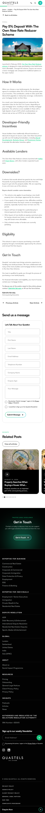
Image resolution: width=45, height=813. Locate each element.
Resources (7, 674)
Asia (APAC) (7, 654)
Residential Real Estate (11, 606)
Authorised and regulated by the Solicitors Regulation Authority (19, 717)
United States (7, 647)
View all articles (11, 444)
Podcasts (6, 703)
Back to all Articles (11, 15)
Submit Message (13, 415)
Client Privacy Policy (10, 689)
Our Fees (5, 800)
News (4, 709)
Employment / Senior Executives (15, 597)
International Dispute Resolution (14, 624)
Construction (7, 567)
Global (6, 636)
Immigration (7, 600)
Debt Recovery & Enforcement (14, 620)
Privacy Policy (7, 692)
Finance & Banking (9, 586)
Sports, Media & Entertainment (14, 630)
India (4, 650)
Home (4, 9)
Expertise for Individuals (15, 592)
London (5, 641)
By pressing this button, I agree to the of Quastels (24, 743)
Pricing (5, 679)
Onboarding (7, 682)
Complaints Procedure (11, 803)
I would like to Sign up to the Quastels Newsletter (23, 407)
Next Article (34, 303)
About (5, 660)
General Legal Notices (11, 685)
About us (5, 665)
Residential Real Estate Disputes (14, 627)
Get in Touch (21, 537)
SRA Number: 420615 (10, 722)
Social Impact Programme (12, 668)
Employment (7, 579)
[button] (3, 497)
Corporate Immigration (11, 573)
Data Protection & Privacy (12, 576)
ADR (4, 617)
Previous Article (12, 303)
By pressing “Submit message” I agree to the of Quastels (24, 402)
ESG (4, 582)
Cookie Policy (7, 789)
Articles (5, 706)
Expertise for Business (14, 559)
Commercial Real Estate (11, 563)
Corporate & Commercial (12, 570)
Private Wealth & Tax (10, 603)
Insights (10, 9)
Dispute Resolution (12, 612)
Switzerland (6, 644)
